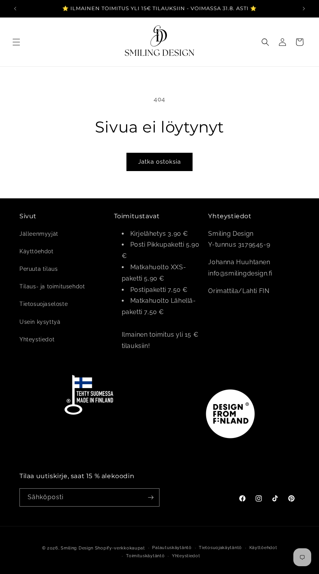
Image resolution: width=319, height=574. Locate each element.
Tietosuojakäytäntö (220, 547)
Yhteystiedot (36, 339)
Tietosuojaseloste (43, 304)
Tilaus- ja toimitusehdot (52, 286)
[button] (16, 42)
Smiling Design (77, 548)
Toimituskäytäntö (145, 555)
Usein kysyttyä (39, 322)
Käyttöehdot (36, 251)
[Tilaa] (150, 497)
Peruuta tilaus (38, 269)
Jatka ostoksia (159, 161)
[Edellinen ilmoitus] (15, 8)
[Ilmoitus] (303, 8)
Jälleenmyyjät (38, 234)
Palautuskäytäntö (171, 547)
